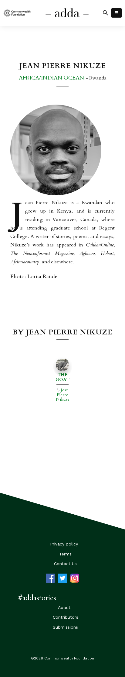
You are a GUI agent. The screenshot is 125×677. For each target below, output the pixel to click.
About (64, 607)
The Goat (62, 377)
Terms (65, 554)
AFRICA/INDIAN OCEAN (52, 78)
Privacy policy (64, 544)
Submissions (65, 627)
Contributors (65, 617)
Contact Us (65, 563)
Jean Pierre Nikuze (62, 394)
